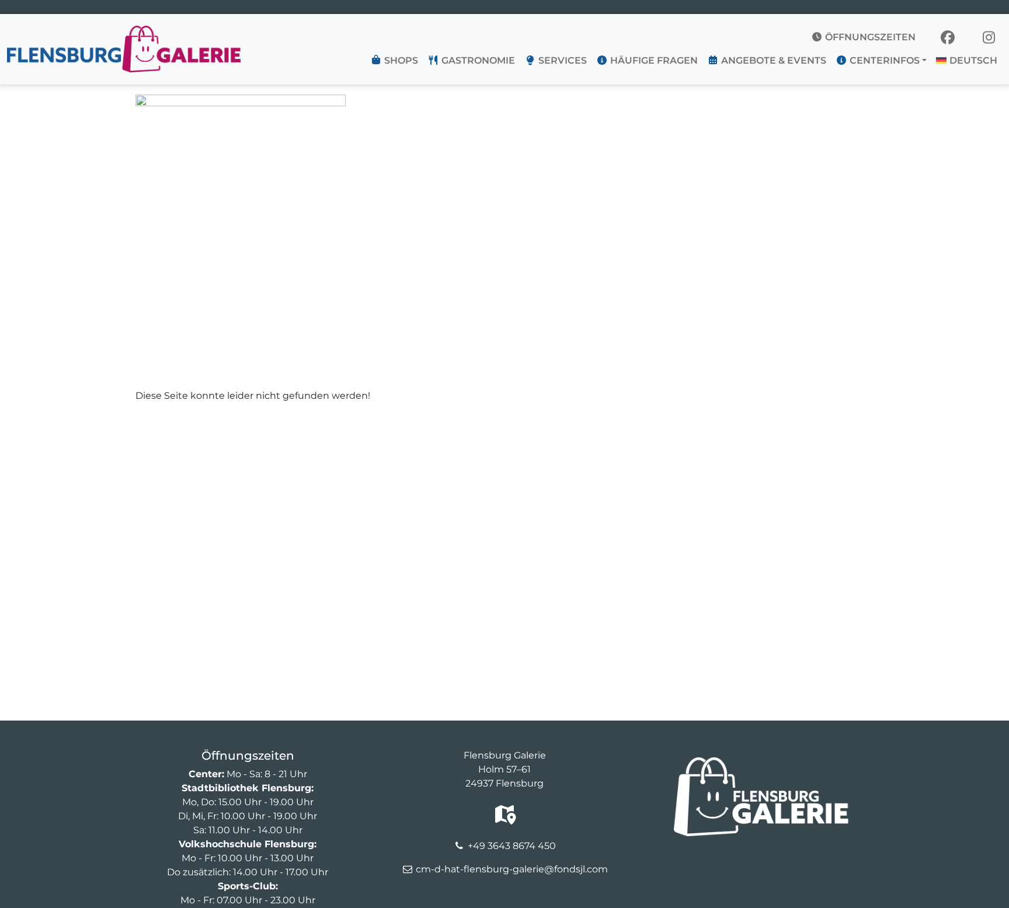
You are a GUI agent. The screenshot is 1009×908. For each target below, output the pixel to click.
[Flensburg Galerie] (124, 33)
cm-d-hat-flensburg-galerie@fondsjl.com (512, 869)
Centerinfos (883, 60)
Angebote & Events (772, 60)
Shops (400, 60)
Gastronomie (477, 60)
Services (561, 60)
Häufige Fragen (653, 60)
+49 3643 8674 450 (512, 845)
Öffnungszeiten (869, 37)
